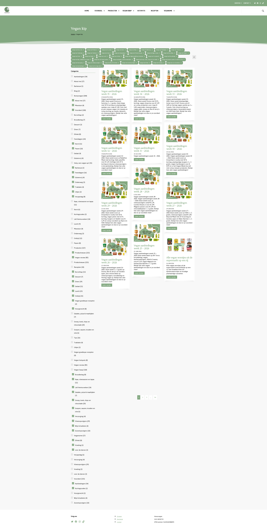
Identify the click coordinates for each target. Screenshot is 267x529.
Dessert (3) (78, 124)
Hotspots (141, 10)
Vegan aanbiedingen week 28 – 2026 (144, 190)
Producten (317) (79, 248)
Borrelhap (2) (79, 115)
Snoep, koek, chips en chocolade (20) (82, 323)
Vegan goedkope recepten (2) (84, 302)
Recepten (154, 10)
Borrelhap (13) (80, 272)
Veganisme (168, 10)
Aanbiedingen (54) (80, 76)
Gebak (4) (77, 153)
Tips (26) (77, 337)
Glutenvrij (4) (78, 158)
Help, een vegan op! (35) (83, 163)
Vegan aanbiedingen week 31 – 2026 (144, 149)
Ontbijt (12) (78, 238)
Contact (246, 3)
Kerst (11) (78, 143)
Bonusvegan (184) (80, 95)
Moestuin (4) (79, 105)
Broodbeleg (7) (79, 119)
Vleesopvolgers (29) (82, 421)
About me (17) (79, 81)
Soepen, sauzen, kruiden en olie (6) (84, 331)
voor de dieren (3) (81, 450)
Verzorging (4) (80, 416)
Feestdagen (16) (81, 172)
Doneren (119, 516)
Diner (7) (77, 129)
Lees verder (106, 118)
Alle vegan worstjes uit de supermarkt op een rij (179, 259)
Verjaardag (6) (79, 454)
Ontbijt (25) (79, 296)
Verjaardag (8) (80, 196)
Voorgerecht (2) (80, 493)
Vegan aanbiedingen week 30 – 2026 (176, 147)
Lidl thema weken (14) (82, 219)
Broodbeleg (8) (80, 374)
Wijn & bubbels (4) (81, 426)
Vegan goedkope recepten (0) (83, 354)
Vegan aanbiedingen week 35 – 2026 (111, 92)
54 (155, 397)
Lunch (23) (78, 291)
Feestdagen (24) (80, 139)
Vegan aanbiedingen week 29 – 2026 (111, 204)
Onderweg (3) (80, 182)
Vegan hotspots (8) (81, 360)
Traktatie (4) (79, 187)
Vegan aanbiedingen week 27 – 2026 (176, 204)
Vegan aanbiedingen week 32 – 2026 (111, 149)
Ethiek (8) (77, 134)
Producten (112, 10)
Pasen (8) (77, 243)
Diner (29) (78, 281)
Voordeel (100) (80, 110)
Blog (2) (77, 91)
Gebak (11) (79, 286)
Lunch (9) (77, 224)
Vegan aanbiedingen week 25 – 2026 (144, 247)
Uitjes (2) (78, 191)
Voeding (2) (79, 445)
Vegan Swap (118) (80, 369)
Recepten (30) (79, 267)
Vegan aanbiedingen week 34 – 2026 (144, 92)
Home (87, 10)
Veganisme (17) (79, 435)
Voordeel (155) (79, 478)
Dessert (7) (79, 276)
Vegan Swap (127, 10)
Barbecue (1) (78, 86)
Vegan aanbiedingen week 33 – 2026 (176, 92)
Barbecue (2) (79, 167)
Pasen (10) (79, 148)
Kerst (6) (77, 209)
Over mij (237, 3)
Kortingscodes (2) (80, 214)
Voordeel (98, 10)
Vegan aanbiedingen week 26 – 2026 (111, 261)
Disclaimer (120, 519)
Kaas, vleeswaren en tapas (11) (83, 203)
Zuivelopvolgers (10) (82, 430)
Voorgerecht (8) (81, 308)
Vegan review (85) (81, 257)
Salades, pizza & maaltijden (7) (84, 315)
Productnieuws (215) (82, 252)
